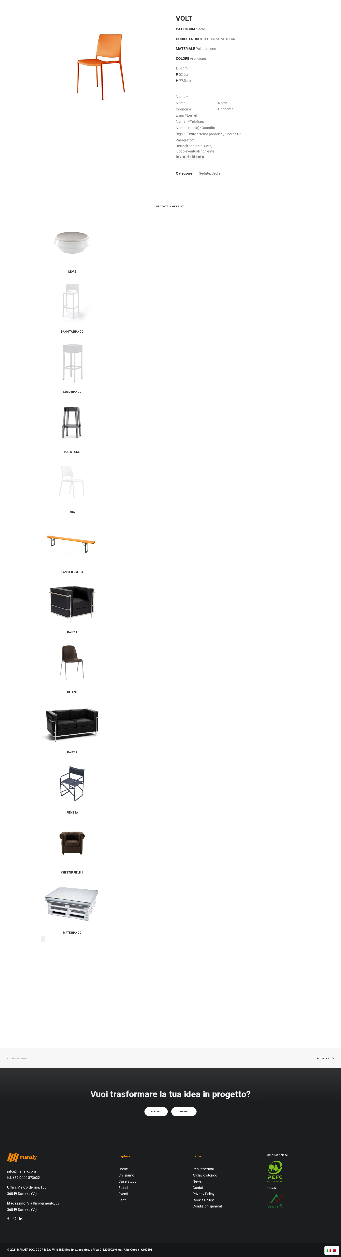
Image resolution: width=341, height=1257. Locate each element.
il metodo (130, 13)
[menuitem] (104, 12)
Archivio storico (205, 1175)
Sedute (204, 173)
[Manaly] (22, 12)
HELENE (72, 692)
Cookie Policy (203, 1200)
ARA (72, 512)
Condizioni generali (208, 1206)
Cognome (225, 109)
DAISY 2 (72, 752)
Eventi (123, 1194)
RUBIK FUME (72, 452)
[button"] (8, 1219)
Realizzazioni (203, 1169)
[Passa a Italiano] (329, 1250)
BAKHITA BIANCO (72, 332)
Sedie (216, 173)
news (218, 13)
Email (181, 115)
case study (196, 13)
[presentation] (43, 939)
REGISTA (72, 813)
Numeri (183, 121)
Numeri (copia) (189, 128)
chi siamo (104, 13)
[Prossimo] (43, 939)
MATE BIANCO (72, 933)
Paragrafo (185, 140)
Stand (123, 1188)
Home (123, 1169)
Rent (122, 1200)
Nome (182, 96)
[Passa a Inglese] (334, 1250)
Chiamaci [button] (184, 1111)
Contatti (199, 1188)
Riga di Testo (187, 134)
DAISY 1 (72, 632)
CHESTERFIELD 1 (72, 873)
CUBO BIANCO (72, 392)
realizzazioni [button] (160, 13)
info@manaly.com (21, 1171)
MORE (72, 272)
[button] (311, 12)
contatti (238, 13)
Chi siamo (126, 1175)
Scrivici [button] (156, 1111)
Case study (127, 1181)
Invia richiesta (190, 157)
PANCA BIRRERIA (72, 572)
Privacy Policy (204, 1194)
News (197, 1181)
